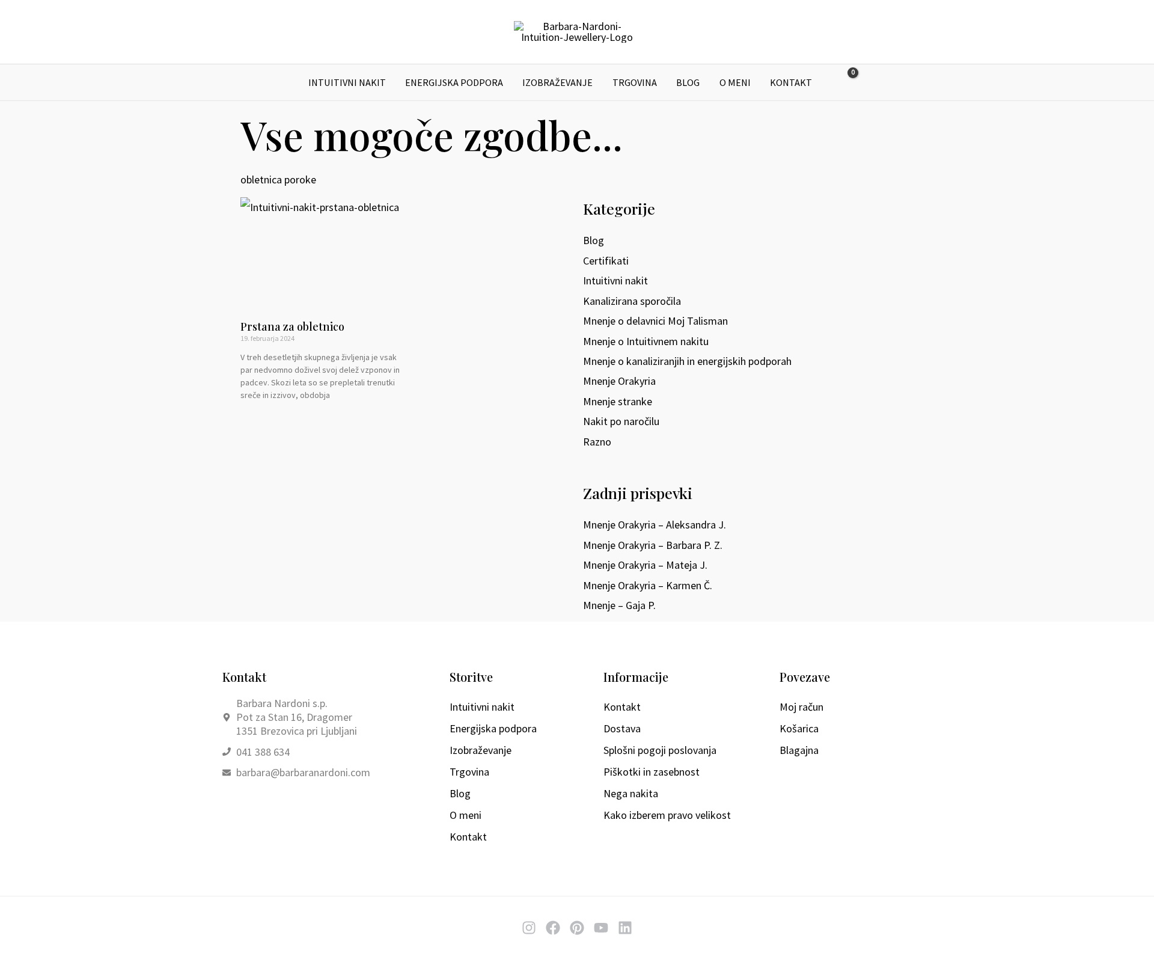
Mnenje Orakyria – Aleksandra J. (654, 524)
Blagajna (799, 750)
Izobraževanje (557, 82)
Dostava (622, 728)
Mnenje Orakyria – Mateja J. (645, 565)
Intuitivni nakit (347, 82)
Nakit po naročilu (621, 421)
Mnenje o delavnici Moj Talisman (655, 321)
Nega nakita (630, 793)
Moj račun (801, 707)
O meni (735, 82)
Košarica (799, 728)
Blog (688, 82)
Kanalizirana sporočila (632, 301)
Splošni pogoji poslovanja (659, 750)
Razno (597, 442)
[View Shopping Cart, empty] (844, 82)
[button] (873, 82)
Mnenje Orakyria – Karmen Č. (647, 585)
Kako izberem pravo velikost (667, 815)
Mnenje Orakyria (619, 381)
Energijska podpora (454, 82)
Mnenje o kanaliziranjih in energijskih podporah (687, 361)
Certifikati (606, 261)
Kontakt (791, 82)
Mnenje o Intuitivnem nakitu (646, 341)
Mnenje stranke (617, 401)
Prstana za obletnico (292, 326)
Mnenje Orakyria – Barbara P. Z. (652, 545)
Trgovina (634, 82)
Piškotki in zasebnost (651, 772)
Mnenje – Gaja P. (619, 605)
